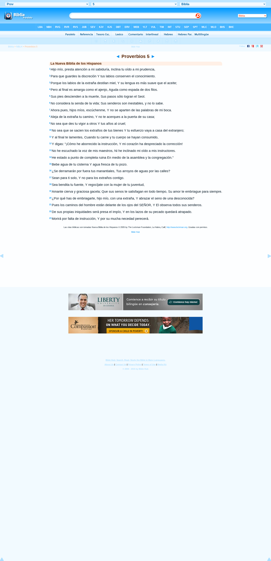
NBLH (19, 46)
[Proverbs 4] (4, 264)
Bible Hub (135, 232)
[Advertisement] (135, 264)
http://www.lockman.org (176, 227)
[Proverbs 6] (266, 264)
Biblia (11, 46)
